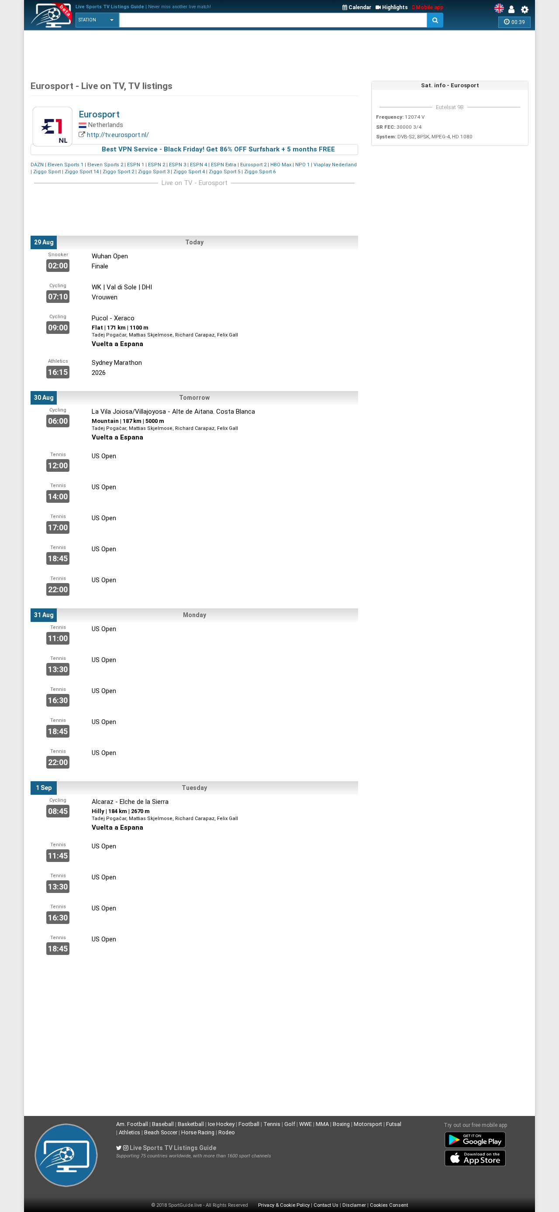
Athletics (129, 1132)
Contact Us (326, 1205)
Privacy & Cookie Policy (284, 1205)
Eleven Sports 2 (105, 165)
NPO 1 (302, 165)
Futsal (393, 1124)
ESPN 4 (198, 165)
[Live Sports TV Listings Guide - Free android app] (475, 1138)
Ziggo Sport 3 (153, 172)
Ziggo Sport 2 (118, 172)
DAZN (37, 165)
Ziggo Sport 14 (82, 172)
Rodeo (226, 1132)
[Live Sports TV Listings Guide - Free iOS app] (475, 1156)
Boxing (341, 1124)
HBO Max (280, 165)
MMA (322, 1124)
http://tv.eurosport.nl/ (118, 135)
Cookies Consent (389, 1205)
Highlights (394, 7)
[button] (97, 20)
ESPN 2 (156, 165)
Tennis (271, 1124)
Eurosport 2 (253, 165)
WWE (305, 1124)
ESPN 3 (177, 165)
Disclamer (354, 1205)
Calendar (359, 7)
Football (248, 1124)
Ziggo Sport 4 (189, 172)
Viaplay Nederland (335, 165)
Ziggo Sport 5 (224, 172)
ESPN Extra (223, 165)
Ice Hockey (221, 1124)
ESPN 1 (135, 165)
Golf (289, 1124)
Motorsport (368, 1124)
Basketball (191, 1124)
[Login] (513, 9)
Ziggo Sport (47, 172)
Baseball (163, 1124)
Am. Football (132, 1124)
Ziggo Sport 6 (260, 172)
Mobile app (428, 7)
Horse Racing (197, 1132)
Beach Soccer (160, 1132)
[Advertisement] (190, 52)
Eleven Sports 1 (65, 165)
